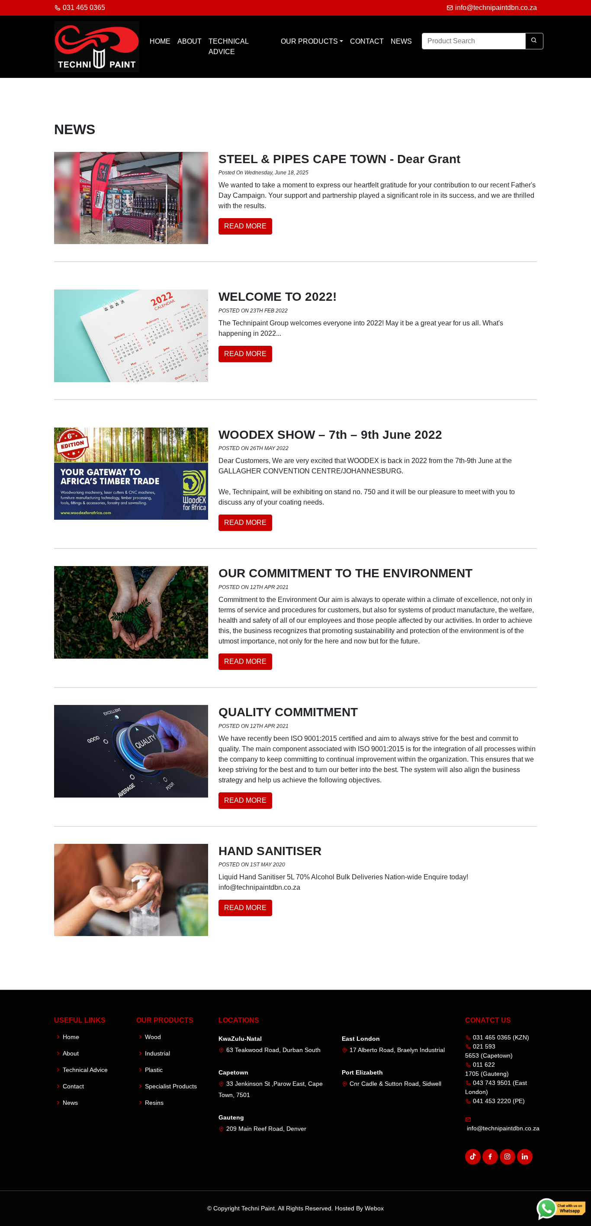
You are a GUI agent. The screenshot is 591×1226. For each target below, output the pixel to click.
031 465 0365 (83, 7)
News (401, 41)
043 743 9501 (491, 1082)
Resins (154, 1103)
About (189, 41)
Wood (153, 1037)
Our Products (309, 41)
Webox (374, 1208)
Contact (367, 41)
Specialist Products (171, 1086)
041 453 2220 (491, 1100)
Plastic (154, 1070)
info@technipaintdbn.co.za (495, 7)
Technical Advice (228, 46)
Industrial (157, 1053)
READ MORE (245, 226)
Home (160, 41)
